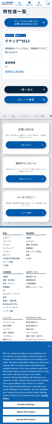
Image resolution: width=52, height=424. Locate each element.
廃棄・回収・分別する (34, 336)
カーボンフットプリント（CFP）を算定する (35, 340)
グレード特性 (39, 116)
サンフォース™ (8, 248)
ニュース (7, 317)
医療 (27, 255)
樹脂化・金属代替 (9, 300)
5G (4, 290)
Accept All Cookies (26, 419)
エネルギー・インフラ (11, 293)
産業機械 (29, 248)
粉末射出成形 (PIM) (10, 304)
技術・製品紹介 (9, 332)
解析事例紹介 (31, 280)
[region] (26, 382)
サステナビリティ (34, 317)
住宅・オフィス (9, 283)
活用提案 (7, 272)
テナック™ (25, 116)
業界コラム (7, 339)
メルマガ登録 (26, 213)
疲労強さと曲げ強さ (15, 71)
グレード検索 (26, 99)
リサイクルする (32, 332)
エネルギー (30, 241)
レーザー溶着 (8, 311)
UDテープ (6, 255)
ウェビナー (7, 329)
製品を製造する (32, 325)
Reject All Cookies (26, 412)
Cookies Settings (26, 404)
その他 (28, 258)
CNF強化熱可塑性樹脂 (11, 258)
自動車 (28, 237)
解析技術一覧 (31, 276)
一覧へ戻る (26, 89)
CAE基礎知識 (31, 283)
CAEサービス (32, 272)
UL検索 (6, 265)
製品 (13, 116)
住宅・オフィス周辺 (33, 251)
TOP (4, 116)
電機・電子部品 (32, 244)
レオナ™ (6, 237)
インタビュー (8, 336)
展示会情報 (7, 325)
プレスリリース (8, 322)
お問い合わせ (26, 145)
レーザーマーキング (10, 307)
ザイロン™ (7, 244)
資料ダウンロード (26, 179)
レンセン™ (7, 251)
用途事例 (30, 233)
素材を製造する (32, 322)
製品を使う (30, 329)
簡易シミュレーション (34, 287)
